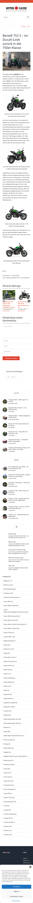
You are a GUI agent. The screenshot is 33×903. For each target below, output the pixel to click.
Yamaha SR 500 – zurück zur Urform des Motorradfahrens (19, 507)
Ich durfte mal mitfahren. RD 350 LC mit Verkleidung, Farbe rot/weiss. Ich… (18, 536)
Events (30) (7, 645)
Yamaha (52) (7, 810)
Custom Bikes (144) (9, 637)
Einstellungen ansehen (16, 896)
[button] (30, 867)
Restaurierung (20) (9, 764)
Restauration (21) (9, 760)
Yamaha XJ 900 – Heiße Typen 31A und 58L (18, 400)
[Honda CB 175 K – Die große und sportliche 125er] (5, 432)
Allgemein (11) (8, 581)
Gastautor (7, 275)
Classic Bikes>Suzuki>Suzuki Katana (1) (15, 624)
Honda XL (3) (7, 686)
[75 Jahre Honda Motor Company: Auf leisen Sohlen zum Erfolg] (5, 448)
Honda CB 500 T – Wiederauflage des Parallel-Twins (19, 416)
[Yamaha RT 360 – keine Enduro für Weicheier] (5, 491)
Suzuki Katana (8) (9, 785)
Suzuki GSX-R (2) (8, 781)
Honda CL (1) (7, 674)
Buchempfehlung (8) (10, 589)
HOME (25, 858)
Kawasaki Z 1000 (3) (9, 707)
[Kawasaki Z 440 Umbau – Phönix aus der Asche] (5, 483)
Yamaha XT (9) (8, 834)
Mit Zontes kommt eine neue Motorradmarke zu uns (23, 304)
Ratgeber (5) (7, 752)
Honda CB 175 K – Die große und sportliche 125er (18, 432)
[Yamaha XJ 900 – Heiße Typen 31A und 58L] (5, 400)
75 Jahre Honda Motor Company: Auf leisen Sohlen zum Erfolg (19, 448)
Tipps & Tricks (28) (9, 797)
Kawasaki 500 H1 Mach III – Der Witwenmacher (17, 408)
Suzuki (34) (7, 769)
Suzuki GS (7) (7, 773)
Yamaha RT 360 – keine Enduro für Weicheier (18, 491)
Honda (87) (7, 653)
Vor (28, 26)
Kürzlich (16, 393)
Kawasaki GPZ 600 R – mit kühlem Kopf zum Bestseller (18, 440)
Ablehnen (16, 891)
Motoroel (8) (7, 715)
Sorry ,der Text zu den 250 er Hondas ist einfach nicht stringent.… (18, 560)
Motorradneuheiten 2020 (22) (12, 723)
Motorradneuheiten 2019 (13, 277)
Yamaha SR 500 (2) (9, 822)
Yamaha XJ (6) (8, 826)
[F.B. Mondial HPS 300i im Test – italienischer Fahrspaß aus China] (9, 291)
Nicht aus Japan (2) (9, 740)
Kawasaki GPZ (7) (9, 698)
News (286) (7, 731)
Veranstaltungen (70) (10, 801)
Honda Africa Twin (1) (10, 657)
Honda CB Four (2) (9, 665)
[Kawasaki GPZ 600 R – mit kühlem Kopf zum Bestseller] (5, 440)
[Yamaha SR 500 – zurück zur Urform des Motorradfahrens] (5, 507)
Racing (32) (7, 744)
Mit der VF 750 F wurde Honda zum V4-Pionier (18, 424)
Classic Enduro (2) (9, 632)
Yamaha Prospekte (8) (10, 814)
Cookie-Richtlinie (16, 900)
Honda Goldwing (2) (9, 678)
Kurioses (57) (7, 711)
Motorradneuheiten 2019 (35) (12, 719)
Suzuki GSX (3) (8, 777)
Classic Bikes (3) (8, 601)
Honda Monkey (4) (9, 682)
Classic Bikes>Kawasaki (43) (12, 616)
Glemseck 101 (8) (9, 649)
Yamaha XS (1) (8, 830)
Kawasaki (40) (8, 694)
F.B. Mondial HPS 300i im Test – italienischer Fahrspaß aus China (9, 304)
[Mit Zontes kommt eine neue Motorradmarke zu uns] (24, 291)
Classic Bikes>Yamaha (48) (11, 628)
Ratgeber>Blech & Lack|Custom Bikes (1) (16, 756)
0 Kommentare (25, 277)
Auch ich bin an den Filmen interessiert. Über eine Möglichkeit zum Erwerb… (18, 552)
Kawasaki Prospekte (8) (10, 703)
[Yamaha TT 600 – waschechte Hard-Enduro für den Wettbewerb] (5, 499)
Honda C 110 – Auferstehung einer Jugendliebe (18, 515)
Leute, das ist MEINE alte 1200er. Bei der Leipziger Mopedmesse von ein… (18, 544)
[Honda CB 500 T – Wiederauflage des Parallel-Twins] (5, 416)
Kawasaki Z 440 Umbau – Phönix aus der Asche (19, 483)
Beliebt (16, 460)
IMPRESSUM (26, 863)
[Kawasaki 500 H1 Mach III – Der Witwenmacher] (5, 408)
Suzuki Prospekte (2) (9, 789)
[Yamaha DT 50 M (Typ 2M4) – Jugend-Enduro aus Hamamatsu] (5, 475)
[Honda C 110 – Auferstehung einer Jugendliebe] (5, 515)
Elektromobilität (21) (9, 641)
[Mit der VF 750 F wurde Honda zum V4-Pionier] (5, 424)
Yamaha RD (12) (8, 818)
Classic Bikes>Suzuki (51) (11, 620)
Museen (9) (7, 727)
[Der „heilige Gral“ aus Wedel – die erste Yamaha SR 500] (5, 467)
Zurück (23, 26)
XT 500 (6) (6, 806)
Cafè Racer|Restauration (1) (12, 597)
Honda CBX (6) (8, 669)
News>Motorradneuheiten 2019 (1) (14, 735)
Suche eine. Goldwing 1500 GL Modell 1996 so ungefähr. (18, 568)
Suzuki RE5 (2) (8, 793)
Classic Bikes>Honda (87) (11, 605)
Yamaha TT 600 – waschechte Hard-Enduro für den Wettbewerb (18, 499)
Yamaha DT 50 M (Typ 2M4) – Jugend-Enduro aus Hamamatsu (19, 475)
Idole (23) (6, 690)
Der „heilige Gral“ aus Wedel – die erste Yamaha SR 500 (18, 467)
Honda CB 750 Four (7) (10, 661)
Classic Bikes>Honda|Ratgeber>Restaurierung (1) (16, 611)
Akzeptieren (16, 886)
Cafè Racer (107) (8, 593)
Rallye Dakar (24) (8, 748)
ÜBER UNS (26, 860)
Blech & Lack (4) (8, 585)
